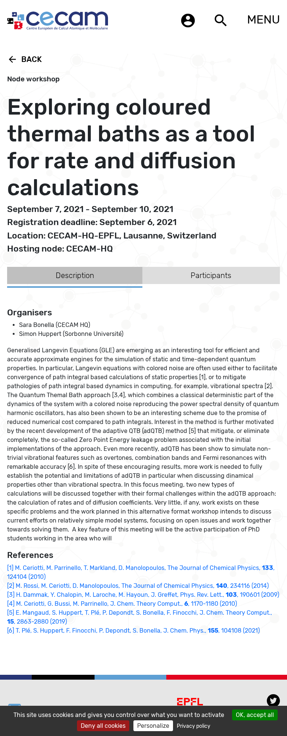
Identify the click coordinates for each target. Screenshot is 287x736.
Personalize (153, 725)
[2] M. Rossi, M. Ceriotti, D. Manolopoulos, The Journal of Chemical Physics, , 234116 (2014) (138, 585)
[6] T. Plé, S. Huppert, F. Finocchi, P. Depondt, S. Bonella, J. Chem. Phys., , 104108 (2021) (133, 630)
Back (24, 59)
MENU (263, 19)
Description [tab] (75, 275)
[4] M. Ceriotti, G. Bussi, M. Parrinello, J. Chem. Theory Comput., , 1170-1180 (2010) (122, 603)
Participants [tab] (211, 275)
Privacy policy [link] (193, 726)
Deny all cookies (103, 725)
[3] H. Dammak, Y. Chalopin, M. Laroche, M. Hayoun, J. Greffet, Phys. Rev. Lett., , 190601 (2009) (143, 594)
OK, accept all (255, 714)
